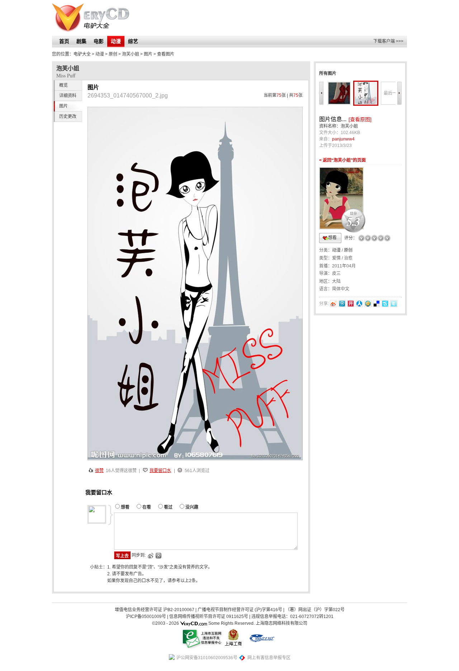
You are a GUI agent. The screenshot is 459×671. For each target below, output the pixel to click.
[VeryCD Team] (193, 623)
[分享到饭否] (385, 303)
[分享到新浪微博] (333, 303)
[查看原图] (360, 119)
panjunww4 (343, 139)
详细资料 (67, 95)
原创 (348, 250)
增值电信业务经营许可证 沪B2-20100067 (154, 609)
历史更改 (67, 116)
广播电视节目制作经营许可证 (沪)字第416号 (240, 609)
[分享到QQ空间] (368, 303)
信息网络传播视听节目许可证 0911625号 (208, 616)
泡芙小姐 (130, 54)
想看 (332, 237)
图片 (148, 54)
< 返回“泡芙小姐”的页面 (342, 160)
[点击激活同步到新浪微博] (150, 555)
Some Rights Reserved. (231, 623)
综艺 (133, 41)
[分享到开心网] (350, 303)
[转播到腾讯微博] (342, 303)
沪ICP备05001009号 (146, 616)
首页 (64, 41)
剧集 (81, 41)
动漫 (116, 41)
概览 (63, 85)
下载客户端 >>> (388, 41)
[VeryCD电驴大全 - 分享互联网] (90, 18)
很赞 (99, 470)
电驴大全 (82, 54)
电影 (99, 41)
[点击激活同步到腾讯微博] (158, 555)
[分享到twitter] (393, 303)
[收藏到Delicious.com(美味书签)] (376, 303)
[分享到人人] (359, 303)
